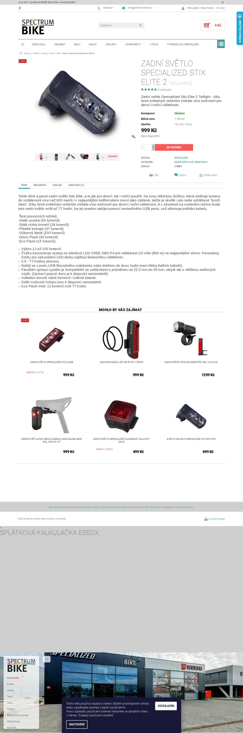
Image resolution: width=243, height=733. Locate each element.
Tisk (156, 175)
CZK (218, 8)
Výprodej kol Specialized (183, 44)
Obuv (77, 44)
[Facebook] (20, 8)
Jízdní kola (39, 44)
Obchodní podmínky (59, 507)
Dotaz (182, 175)
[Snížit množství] (153, 149)
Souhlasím (166, 706)
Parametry (40, 185)
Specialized (181, 158)
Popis (24, 185)
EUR (223, 8)
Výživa (154, 44)
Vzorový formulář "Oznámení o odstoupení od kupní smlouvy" (162, 507)
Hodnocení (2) (76, 185)
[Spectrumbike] (38, 27)
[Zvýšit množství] (153, 145)
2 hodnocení (164, 89)
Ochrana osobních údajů (85, 507)
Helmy (93, 44)
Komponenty (133, 44)
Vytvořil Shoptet (216, 519)
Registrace (207, 8)
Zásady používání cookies (114, 507)
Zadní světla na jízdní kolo (191, 162)
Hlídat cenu (210, 175)
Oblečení (59, 44)
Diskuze (57, 185)
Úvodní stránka (22, 44)
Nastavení (76, 724)
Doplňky (111, 44)
